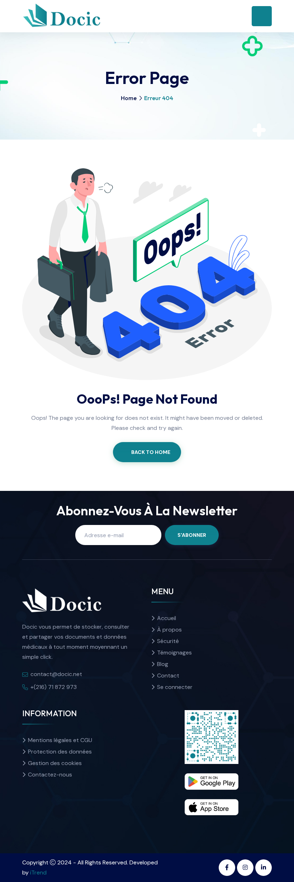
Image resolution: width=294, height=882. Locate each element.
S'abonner (191, 535)
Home (129, 98)
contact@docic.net (56, 674)
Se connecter (175, 687)
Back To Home (150, 452)
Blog (162, 664)
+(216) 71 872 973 (53, 687)
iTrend (38, 872)
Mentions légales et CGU (60, 740)
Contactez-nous (50, 774)
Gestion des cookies (55, 763)
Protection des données (60, 751)
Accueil (166, 618)
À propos (169, 629)
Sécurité (168, 641)
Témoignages (174, 652)
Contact (168, 675)
